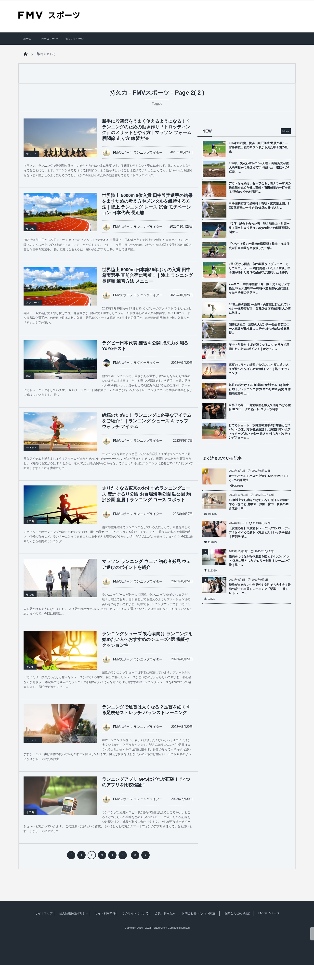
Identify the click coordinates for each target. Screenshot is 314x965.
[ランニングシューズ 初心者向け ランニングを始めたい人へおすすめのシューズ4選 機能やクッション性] (60, 655)
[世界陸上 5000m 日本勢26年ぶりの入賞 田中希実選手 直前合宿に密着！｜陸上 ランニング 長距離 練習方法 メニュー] (60, 291)
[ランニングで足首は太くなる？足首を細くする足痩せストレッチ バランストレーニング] (60, 728)
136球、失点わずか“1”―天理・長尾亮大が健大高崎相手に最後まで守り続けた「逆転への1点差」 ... (259, 167)
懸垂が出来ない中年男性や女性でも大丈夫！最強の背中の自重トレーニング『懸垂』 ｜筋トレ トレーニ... (260, 589)
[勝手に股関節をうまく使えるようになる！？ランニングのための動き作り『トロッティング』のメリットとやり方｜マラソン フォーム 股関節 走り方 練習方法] (60, 140)
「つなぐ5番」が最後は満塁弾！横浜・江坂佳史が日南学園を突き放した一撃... (259, 246)
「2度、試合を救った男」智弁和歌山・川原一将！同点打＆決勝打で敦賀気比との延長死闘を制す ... (260, 228)
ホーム (27, 38)
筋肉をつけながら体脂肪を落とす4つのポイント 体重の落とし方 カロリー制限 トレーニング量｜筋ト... (259, 561)
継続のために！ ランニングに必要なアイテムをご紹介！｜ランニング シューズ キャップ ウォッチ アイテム (147, 421)
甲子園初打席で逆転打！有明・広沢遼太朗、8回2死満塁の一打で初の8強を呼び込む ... (259, 205)
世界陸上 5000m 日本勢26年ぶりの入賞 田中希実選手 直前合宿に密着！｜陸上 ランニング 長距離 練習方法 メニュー (147, 275)
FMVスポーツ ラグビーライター (136, 363)
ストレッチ (32, 739)
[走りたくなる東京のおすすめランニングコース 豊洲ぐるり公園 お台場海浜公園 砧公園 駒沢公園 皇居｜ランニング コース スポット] (60, 510)
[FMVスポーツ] (49, 17)
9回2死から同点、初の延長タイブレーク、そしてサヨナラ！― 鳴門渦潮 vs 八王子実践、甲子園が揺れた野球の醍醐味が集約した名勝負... (259, 268)
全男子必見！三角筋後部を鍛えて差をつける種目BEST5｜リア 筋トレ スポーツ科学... (260, 407)
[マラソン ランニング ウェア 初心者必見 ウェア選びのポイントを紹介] (60, 583)
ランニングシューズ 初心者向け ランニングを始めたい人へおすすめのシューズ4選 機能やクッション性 (147, 639)
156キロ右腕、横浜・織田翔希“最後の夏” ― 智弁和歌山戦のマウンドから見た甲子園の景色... (258, 147)
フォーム (31, 154)
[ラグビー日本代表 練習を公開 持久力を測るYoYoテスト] (60, 364)
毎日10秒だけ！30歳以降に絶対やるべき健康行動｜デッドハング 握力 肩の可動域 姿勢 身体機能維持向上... (260, 389)
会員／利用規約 (165, 913)
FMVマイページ (74, 38)
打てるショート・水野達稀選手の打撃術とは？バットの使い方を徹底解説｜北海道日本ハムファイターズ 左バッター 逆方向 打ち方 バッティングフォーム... (260, 431)
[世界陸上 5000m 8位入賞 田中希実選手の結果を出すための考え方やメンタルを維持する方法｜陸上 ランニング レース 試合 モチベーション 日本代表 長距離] (60, 217)
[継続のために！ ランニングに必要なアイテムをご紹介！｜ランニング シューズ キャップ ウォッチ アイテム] (60, 437)
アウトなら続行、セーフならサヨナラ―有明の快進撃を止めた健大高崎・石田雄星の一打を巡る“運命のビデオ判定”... (260, 187)
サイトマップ (44, 913)
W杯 (28, 375)
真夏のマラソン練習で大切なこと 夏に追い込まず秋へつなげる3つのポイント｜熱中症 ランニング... (259, 369)
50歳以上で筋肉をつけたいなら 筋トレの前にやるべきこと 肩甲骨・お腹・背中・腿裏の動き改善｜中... (259, 504)
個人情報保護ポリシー (74, 913)
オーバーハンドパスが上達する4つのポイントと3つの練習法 (259, 478)
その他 (30, 228)
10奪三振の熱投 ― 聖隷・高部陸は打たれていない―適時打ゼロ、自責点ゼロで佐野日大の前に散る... (260, 308)
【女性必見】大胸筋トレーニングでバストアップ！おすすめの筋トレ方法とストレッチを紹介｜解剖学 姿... (260, 532)
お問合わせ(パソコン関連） (200, 913)
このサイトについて (135, 913)
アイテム (31, 448)
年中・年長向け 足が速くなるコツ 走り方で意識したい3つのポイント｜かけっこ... (259, 347)
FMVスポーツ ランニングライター (137, 152)
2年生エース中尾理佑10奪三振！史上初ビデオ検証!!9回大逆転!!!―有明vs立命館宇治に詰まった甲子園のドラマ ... (259, 288)
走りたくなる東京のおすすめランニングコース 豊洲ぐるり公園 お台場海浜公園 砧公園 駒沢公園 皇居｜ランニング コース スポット (146, 494)
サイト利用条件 (105, 913)
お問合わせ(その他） (238, 913)
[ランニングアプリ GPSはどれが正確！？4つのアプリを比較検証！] (60, 801)
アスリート (32, 302)
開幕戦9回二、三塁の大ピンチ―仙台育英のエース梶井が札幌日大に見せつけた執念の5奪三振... (259, 329)
